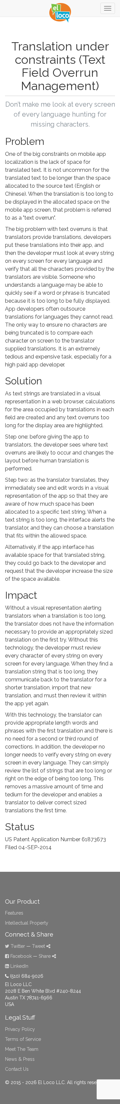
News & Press (20, 1059)
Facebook (20, 956)
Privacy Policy (20, 1029)
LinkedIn (18, 966)
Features (14, 913)
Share (45, 956)
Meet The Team (21, 1049)
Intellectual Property (26, 923)
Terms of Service (23, 1039)
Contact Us (17, 1069)
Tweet (39, 946)
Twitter (17, 946)
